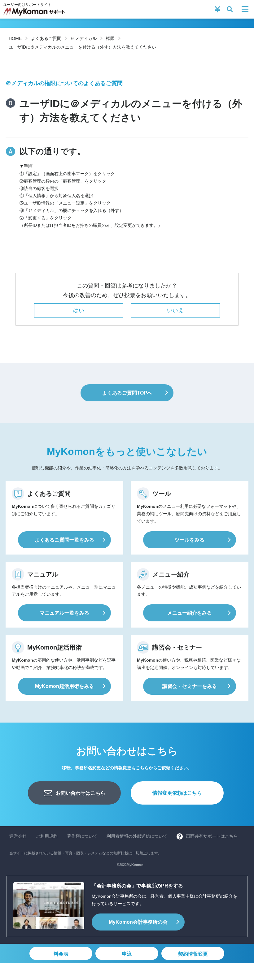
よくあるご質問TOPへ (127, 392)
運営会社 (18, 836)
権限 (110, 38)
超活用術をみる (64, 686)
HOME (15, 38)
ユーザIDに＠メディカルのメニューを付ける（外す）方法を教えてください (82, 47)
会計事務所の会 (138, 922)
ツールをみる (189, 539)
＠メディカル (84, 38)
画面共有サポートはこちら (212, 836)
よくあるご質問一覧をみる (64, 539)
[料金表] (217, 9)
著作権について (82, 836)
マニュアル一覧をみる (64, 612)
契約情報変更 (193, 954)
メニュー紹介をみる (189, 612)
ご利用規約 (47, 836)
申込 (127, 954)
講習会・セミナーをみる (189, 686)
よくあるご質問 (46, 38)
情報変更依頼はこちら (177, 793)
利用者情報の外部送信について (137, 836)
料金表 (61, 954)
